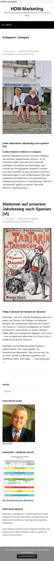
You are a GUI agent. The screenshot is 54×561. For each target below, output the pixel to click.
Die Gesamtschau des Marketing (18, 500)
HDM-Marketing (27, 8)
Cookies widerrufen (27, 556)
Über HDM (7, 443)
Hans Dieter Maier (28, 51)
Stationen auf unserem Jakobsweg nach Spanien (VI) (27, 209)
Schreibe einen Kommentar (18, 54)
